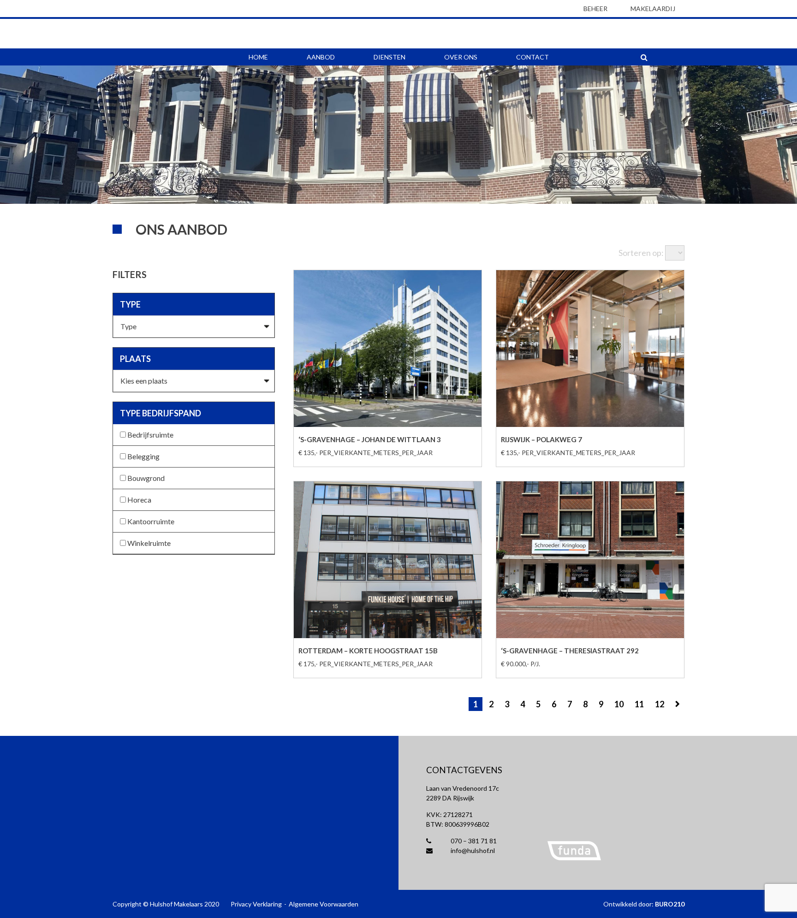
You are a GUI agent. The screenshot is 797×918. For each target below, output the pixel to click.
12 (659, 704)
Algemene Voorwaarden (323, 904)
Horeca (138, 499)
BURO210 (669, 904)
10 (619, 704)
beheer (595, 8)
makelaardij (652, 8)
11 (639, 704)
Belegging (143, 456)
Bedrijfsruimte (149, 434)
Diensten (389, 57)
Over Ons (460, 57)
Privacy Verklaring (256, 904)
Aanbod (321, 57)
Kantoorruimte (150, 521)
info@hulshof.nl (472, 850)
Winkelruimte (148, 543)
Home (258, 57)
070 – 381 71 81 (473, 841)
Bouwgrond (145, 478)
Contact (532, 57)
